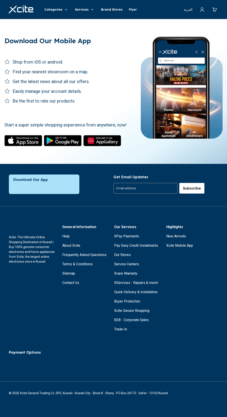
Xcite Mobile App (179, 245)
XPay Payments (126, 236)
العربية (188, 9)
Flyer (133, 10)
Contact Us (70, 283)
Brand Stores (112, 10)
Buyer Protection (127, 301)
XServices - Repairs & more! (136, 283)
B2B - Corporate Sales (131, 320)
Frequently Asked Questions (84, 255)
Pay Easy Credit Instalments (136, 245)
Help (66, 236)
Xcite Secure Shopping (131, 310)
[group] (146, 188)
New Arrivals (176, 236)
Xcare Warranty (125, 273)
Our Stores (122, 255)
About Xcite (71, 245)
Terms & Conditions (77, 264)
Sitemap (68, 273)
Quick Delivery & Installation (136, 292)
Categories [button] (53, 10)
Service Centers (126, 264)
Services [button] (82, 10)
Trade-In (120, 329)
